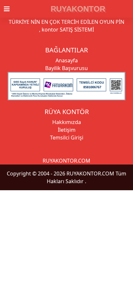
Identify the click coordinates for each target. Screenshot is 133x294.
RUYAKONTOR (78, 8)
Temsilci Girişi (66, 137)
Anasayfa (67, 60)
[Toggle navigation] (10, 9)
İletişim (67, 129)
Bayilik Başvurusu (66, 68)
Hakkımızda (66, 122)
